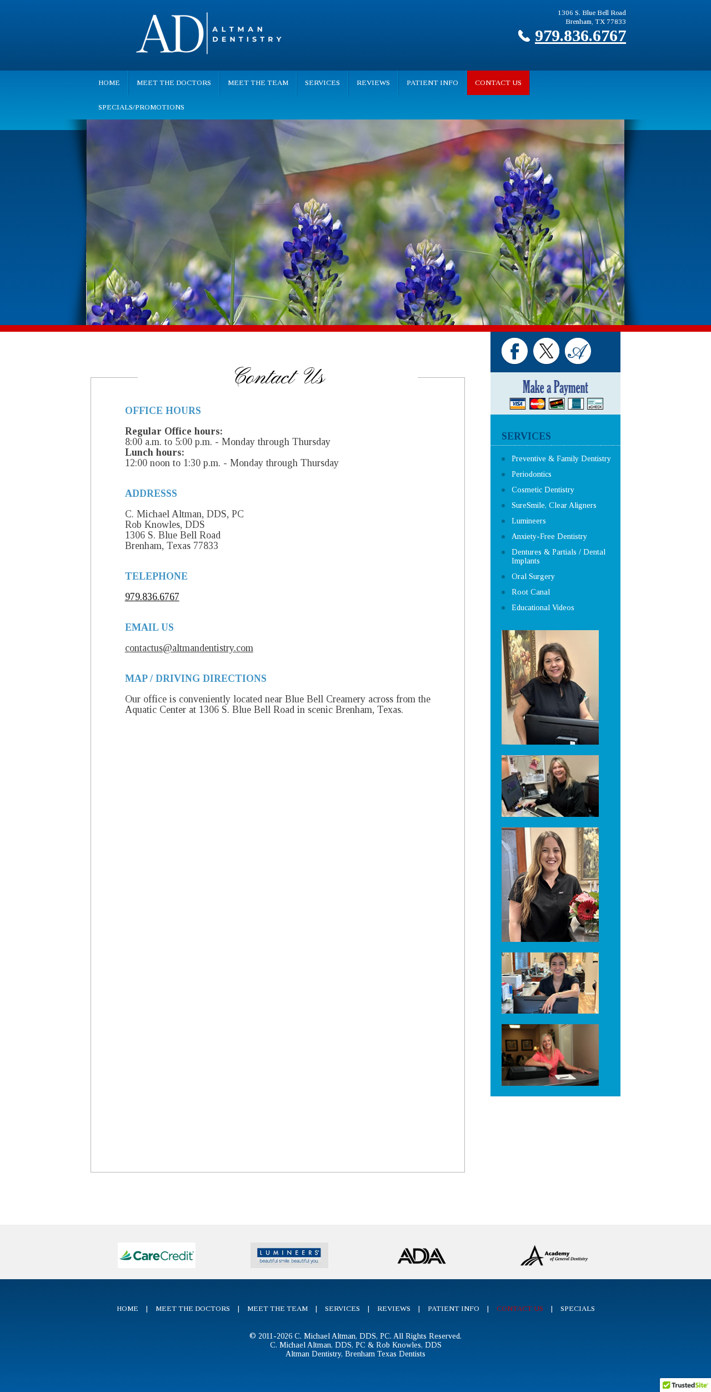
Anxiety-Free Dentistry (549, 536)
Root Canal (531, 592)
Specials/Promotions (141, 107)
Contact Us (498, 82)
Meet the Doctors (174, 82)
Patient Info (432, 82)
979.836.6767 (580, 35)
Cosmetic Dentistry (543, 490)
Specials (577, 1308)
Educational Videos (543, 607)
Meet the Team (258, 82)
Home (109, 82)
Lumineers (529, 521)
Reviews (373, 82)
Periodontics (532, 474)
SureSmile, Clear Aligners (554, 505)
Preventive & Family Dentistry (561, 459)
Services (322, 82)
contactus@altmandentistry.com (189, 647)
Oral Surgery (533, 576)
